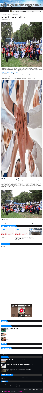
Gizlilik (30, 389)
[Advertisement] (21, 281)
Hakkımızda (26, 389)
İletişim (41, 389)
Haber (6, 14)
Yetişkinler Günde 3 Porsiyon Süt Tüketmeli (14, 337)
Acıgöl (2, 377)
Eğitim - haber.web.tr (5, 19)
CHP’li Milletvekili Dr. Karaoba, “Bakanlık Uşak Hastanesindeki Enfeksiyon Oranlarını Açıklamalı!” (21, 237)
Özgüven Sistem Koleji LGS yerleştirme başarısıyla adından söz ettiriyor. (19, 364)
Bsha (4, 219)
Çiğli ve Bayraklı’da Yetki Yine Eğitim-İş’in (35, 236)
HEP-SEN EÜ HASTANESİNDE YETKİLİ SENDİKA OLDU (11, 72)
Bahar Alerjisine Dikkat (5, 236)
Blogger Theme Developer (19, 391)
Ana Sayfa (2, 14)
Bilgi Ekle (37, 389)
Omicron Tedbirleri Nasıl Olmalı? (12, 328)
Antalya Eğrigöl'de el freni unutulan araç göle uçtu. (16, 359)
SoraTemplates (7, 391)
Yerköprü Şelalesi (25, 377)
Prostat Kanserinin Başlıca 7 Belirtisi (13, 333)
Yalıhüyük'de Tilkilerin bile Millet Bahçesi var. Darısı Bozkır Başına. (18, 369)
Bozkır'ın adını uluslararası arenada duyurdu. (20, 11)
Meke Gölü (3, 378)
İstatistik (33, 389)
